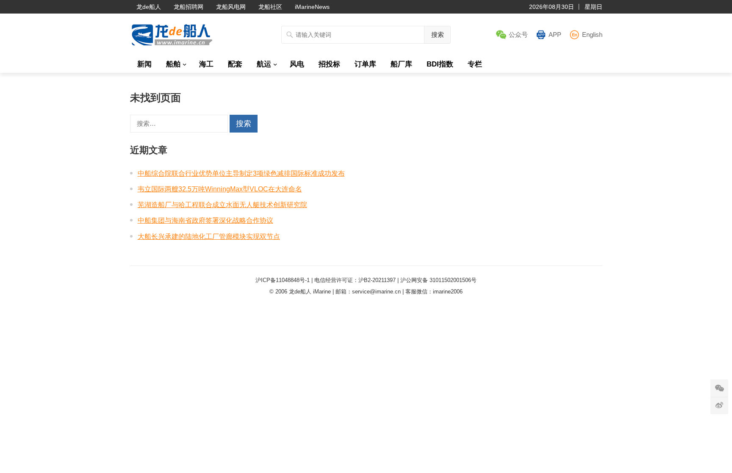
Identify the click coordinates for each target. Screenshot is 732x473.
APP (555, 34)
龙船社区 (270, 6)
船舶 (173, 64)
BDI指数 (440, 64)
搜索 (437, 34)
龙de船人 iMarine (310, 291)
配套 (235, 64)
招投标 (329, 64)
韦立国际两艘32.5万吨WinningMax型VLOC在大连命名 (220, 189)
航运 (264, 64)
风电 (297, 64)
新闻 (144, 64)
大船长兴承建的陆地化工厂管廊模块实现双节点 (209, 236)
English (592, 34)
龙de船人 (148, 6)
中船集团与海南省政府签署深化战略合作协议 (205, 220)
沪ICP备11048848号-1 (282, 280)
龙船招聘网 (188, 6)
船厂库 (401, 64)
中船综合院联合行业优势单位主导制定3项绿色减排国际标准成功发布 (241, 173)
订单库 (365, 64)
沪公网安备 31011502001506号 (438, 280)
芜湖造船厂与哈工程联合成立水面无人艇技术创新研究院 (222, 204)
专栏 (475, 64)
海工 (206, 64)
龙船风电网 (231, 6)
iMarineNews (312, 6)
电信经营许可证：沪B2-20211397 (355, 280)
